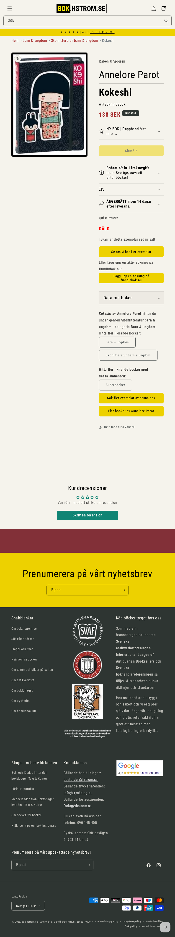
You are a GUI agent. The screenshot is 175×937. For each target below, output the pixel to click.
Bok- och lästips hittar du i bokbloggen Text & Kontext (30, 775)
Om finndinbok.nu (23, 711)
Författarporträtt (22, 789)
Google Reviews (102, 32)
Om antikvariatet (22, 680)
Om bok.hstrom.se (24, 628)
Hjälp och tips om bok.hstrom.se (34, 825)
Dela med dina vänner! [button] (119, 427)
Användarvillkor (155, 921)
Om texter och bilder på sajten (32, 669)
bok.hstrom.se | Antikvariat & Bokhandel (44, 921)
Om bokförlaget (22, 690)
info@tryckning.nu (78, 793)
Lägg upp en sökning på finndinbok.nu (131, 278)
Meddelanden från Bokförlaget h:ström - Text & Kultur (32, 802)
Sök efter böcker (22, 639)
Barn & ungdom (117, 342)
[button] (10, 8)
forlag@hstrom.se (78, 806)
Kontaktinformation (153, 926)
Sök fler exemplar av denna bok (131, 398)
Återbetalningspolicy (106, 921)
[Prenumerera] (123, 590)
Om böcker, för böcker (26, 815)
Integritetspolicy (132, 921)
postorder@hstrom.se (81, 779)
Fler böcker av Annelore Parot (131, 411)
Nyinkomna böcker (24, 659)
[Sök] (166, 21)
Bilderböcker (115, 385)
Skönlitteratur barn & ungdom (128, 355)
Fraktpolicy (131, 926)
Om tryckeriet (20, 701)
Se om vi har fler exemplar (131, 252)
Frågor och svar (22, 649)
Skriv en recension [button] (88, 515)
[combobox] (87, 21)
